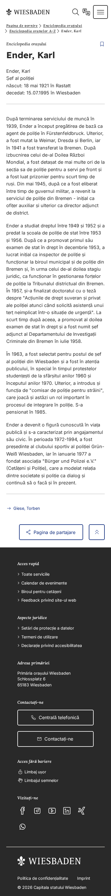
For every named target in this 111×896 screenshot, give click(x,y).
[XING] (82, 811)
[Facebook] (22, 811)
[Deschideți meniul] (100, 12)
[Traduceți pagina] (86, 12)
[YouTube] (52, 811)
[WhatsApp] (22, 827)
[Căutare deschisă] (75, 12)
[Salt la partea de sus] (97, 532)
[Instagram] (37, 811)
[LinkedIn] (67, 811)
